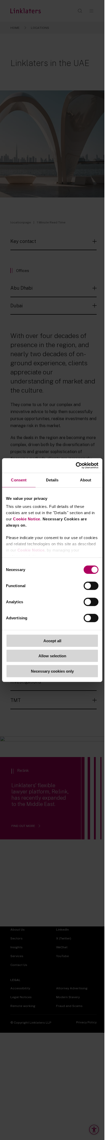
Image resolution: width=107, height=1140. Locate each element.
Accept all (52, 640)
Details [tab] (52, 480)
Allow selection (52, 656)
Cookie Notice (26, 519)
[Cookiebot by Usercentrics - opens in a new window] (75, 465)
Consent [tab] (18, 480)
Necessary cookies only (52, 671)
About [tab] (85, 480)
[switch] (91, 585)
